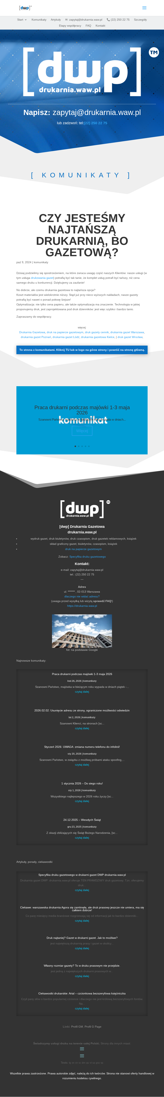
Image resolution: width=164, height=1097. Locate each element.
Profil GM (77, 1026)
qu (87, 1062)
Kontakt (100, 25)
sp (102, 1062)
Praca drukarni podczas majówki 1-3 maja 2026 (82, 410)
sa (93, 1062)
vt (91, 1062)
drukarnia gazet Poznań (36, 337)
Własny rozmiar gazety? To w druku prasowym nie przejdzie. (82, 965)
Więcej (82, 431)
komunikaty (41, 262)
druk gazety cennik (97, 332)
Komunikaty (39, 19)
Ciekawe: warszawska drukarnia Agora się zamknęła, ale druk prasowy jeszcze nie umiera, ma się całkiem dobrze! (82, 909)
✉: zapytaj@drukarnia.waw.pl (83, 19)
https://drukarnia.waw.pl (82, 605)
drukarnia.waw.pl (82, 532)
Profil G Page (93, 1026)
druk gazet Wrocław (130, 337)
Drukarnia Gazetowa (32, 332)
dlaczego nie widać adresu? (82, 596)
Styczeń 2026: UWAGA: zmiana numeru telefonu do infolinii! (82, 746)
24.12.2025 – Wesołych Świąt (82, 819)
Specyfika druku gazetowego (87, 556)
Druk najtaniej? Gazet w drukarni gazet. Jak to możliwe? (82, 937)
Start (20, 19)
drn (83, 1062)
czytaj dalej (82, 691)
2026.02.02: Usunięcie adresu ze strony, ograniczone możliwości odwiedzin (82, 710)
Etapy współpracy (70, 25)
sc (80, 1062)
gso (98, 1062)
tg (70, 1062)
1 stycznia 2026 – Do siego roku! (82, 783)
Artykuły (56, 19)
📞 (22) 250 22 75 (118, 19)
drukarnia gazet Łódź (66, 337)
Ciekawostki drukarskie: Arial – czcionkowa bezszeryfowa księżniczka (82, 993)
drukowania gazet (42, 277)
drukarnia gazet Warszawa (127, 332)
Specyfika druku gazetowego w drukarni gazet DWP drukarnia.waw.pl (82, 874)
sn (73, 1062)
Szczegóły (140, 19)
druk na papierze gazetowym (65, 332)
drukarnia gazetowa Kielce (97, 337)
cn (76, 1062)
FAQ (88, 25)
